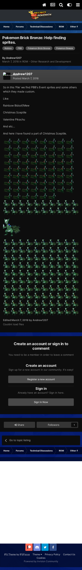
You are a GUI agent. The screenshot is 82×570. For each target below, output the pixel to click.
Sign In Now (41, 402)
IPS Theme (10, 554)
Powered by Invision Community (41, 561)
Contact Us (69, 554)
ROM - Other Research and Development (46, 61)
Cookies (41, 557)
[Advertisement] (41, 502)
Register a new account (41, 379)
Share (20, 424)
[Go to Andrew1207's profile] (7, 76)
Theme (37, 554)
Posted (26, 78)
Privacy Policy (52, 554)
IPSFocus (25, 554)
